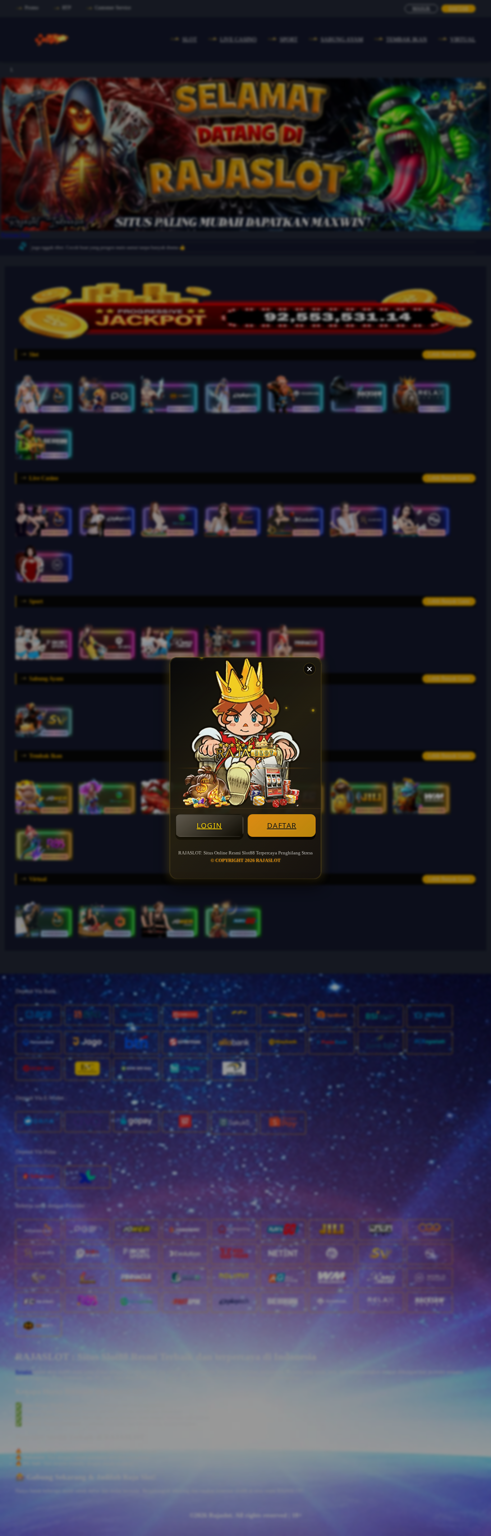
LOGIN (209, 825)
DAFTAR (282, 825)
